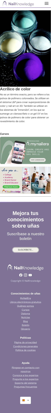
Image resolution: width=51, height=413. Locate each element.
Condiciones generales (25, 346)
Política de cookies (25, 350)
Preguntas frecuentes (25, 386)
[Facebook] (20, 275)
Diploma (25, 313)
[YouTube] (30, 275)
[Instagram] (25, 275)
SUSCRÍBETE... (25, 250)
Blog (25, 321)
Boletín (25, 325)
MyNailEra (25, 298)
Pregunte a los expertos (25, 379)
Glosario (25, 329)
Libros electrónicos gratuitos (25, 302)
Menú (47, 3)
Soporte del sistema (25, 383)
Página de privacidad (25, 342)
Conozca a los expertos (25, 375)
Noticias (25, 317)
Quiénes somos (25, 306)
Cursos (25, 309)
